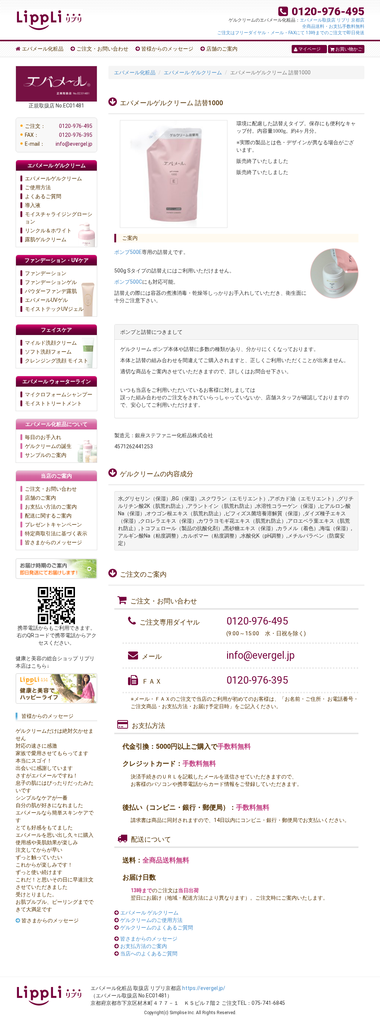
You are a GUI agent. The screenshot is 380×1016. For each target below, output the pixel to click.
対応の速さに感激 (36, 746)
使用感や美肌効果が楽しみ (47, 842)
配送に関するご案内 (48, 516)
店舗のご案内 (222, 49)
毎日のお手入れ (43, 437)
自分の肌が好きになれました (49, 805)
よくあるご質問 (43, 196)
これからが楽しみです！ (44, 865)
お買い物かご (346, 49)
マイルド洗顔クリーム (51, 343)
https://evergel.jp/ (203, 988)
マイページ (307, 49)
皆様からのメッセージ (167, 49)
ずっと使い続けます (39, 872)
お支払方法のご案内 (143, 946)
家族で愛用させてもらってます (52, 753)
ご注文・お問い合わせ (102, 49)
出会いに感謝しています (44, 768)
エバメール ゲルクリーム (149, 913)
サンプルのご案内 (45, 455)
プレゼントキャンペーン (53, 525)
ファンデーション (45, 273)
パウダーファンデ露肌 (51, 291)
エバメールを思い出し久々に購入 (55, 835)
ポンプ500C (128, 282)
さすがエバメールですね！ (47, 775)
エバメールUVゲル (46, 300)
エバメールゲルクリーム (53, 178)
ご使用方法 (38, 187)
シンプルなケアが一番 (42, 798)
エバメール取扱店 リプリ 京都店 (332, 20)
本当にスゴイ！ (34, 761)
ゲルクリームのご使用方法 (151, 920)
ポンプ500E (128, 252)
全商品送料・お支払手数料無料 (333, 26)
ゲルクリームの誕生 (48, 446)
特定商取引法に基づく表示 (56, 533)
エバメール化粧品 (42, 49)
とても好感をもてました (44, 827)
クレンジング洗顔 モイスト (56, 361)
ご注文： (58, 126)
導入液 (32, 205)
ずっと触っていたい (39, 857)
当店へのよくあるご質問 (148, 954)
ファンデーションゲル (51, 282)
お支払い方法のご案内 (51, 507)
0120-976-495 (328, 11)
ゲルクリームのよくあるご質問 (156, 927)
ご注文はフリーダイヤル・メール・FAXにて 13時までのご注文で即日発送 (290, 32)
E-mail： (58, 144)
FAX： (58, 135)
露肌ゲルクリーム (45, 239)
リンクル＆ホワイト (48, 230)
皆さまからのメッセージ (148, 939)
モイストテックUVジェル (54, 309)
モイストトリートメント (53, 403)
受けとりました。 (36, 894)
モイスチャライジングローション (58, 218)
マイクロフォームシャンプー (58, 394)
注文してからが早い (39, 850)
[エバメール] (49, 17)
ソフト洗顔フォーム (48, 352)
